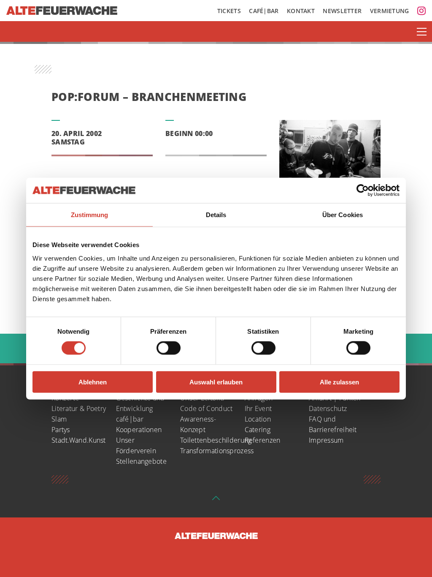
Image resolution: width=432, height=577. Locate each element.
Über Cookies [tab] (342, 214)
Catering (257, 429)
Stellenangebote (141, 461)
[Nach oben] (216, 500)
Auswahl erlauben (216, 381)
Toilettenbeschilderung (216, 440)
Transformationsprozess (217, 450)
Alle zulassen (339, 381)
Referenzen (263, 440)
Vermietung (389, 11)
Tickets (229, 11)
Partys (60, 429)
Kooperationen (139, 429)
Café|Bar (263, 11)
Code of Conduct (206, 408)
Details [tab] (216, 214)
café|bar (129, 419)
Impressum (326, 440)
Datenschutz (328, 408)
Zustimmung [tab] (89, 214)
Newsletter (342, 11)
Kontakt (301, 11)
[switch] (169, 348)
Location (258, 419)
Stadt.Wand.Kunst (78, 440)
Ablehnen (92, 381)
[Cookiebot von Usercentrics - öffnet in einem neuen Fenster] (363, 190)
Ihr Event (258, 408)
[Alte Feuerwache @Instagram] (421, 10)
